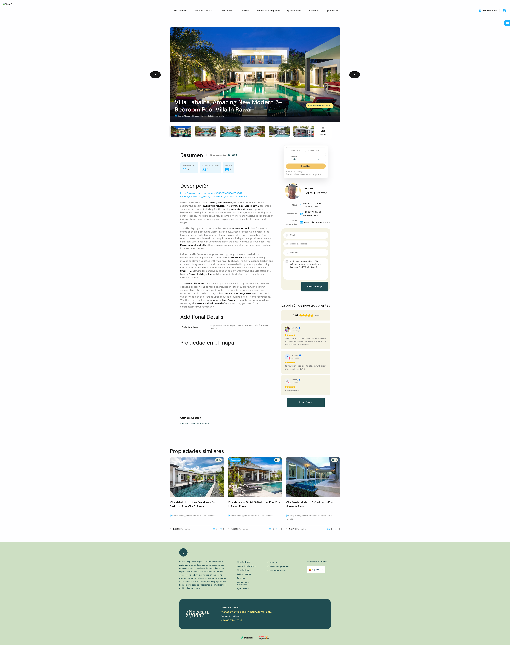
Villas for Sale (226, 10)
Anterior (155, 74)
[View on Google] (287, 329)
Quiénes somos (294, 10)
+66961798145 (490, 10)
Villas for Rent (180, 10)
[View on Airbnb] (287, 356)
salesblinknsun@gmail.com (317, 222)
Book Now (305, 166)
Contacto (313, 10)
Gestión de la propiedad (268, 10)
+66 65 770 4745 (231, 620)
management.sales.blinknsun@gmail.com (246, 612)
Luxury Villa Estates (203, 10)
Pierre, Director (315, 193)
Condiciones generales (278, 566)
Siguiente (354, 74)
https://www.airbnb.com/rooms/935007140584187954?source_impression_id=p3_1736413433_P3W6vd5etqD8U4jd (214, 195)
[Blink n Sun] (11, 11)
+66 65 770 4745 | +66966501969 (312, 205)
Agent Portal (332, 10)
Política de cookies (276, 570)
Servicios (244, 10)
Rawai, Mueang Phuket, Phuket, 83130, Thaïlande (193, 515)
